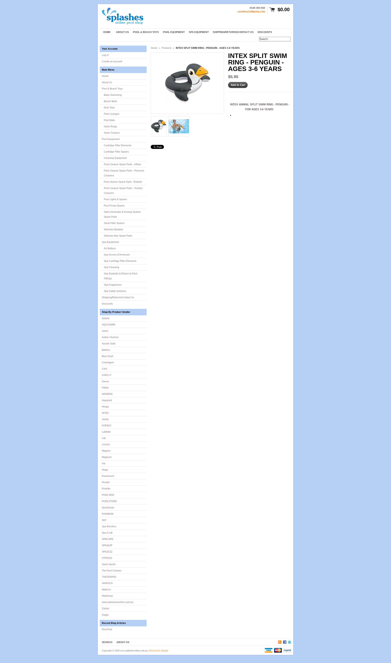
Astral (105, 331)
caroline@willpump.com (251, 11)
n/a (103, 463)
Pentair (106, 482)
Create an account (112, 61)
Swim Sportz (109, 564)
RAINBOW (107, 513)
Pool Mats (109, 120)
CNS (104, 368)
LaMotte (106, 431)
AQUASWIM (108, 324)
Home (105, 76)
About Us (107, 82)
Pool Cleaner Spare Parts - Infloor (122, 164)
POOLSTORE (109, 501)
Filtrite (105, 387)
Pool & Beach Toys (112, 88)
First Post (107, 629)
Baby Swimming (113, 95)
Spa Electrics (109, 526)
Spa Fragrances (113, 284)
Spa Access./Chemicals (117, 254)
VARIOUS (107, 583)
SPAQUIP (107, 545)
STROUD (107, 558)
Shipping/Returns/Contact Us (118, 297)
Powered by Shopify (158, 650)
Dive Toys (109, 107)
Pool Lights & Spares (115, 199)
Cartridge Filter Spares (116, 151)
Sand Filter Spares (114, 223)
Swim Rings (110, 126)
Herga (105, 406)
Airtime (106, 318)
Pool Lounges (111, 114)
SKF (104, 520)
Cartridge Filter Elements (117, 145)
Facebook (284, 641)
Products (166, 48)
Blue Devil (107, 356)
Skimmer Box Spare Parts (118, 235)
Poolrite (106, 488)
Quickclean (108, 507)
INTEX (105, 413)
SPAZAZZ (107, 551)
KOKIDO (106, 425)
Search (107, 642)
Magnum (107, 457)
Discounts (107, 303)
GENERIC (107, 394)
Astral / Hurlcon (110, 337)
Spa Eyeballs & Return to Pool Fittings (120, 276)
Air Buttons (110, 248)
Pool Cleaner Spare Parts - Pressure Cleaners (124, 173)
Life (104, 438)
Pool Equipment (111, 139)
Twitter (289, 641)
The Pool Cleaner (111, 570)
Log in (105, 55)
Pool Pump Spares (114, 205)
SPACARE (107, 539)
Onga (105, 469)
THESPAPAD (109, 577)
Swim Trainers (112, 132)
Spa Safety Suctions (115, 291)
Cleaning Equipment (115, 158)
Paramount (108, 476)
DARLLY (106, 375)
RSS (279, 641)
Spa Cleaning (111, 267)
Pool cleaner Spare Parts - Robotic (123, 181)
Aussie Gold (108, 343)
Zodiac (105, 608)
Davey (105, 381)
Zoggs (105, 614)
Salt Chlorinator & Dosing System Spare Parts (122, 214)
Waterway (107, 595)
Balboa (106, 349)
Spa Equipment (110, 242)
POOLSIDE (108, 495)
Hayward (107, 400)
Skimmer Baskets (113, 229)
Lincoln (106, 444)
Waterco (106, 589)
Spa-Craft (107, 532)
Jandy (105, 419)
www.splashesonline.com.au (117, 602)
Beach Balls (110, 101)
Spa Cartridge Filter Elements (120, 261)
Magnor (106, 450)
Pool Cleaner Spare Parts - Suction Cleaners (123, 190)
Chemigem (108, 362)
